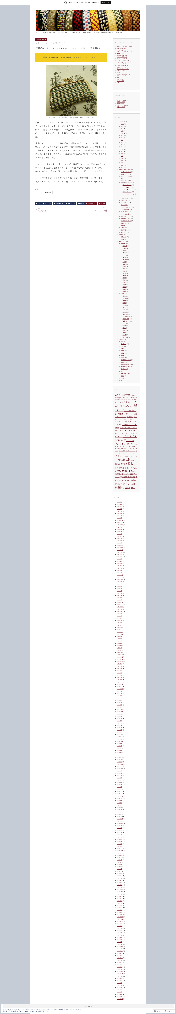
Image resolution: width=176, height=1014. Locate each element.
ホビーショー (130, 451)
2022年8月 (119, 611)
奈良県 (124, 271)
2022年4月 (119, 620)
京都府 (124, 287)
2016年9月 (119, 771)
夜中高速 (124, 464)
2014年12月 (120, 819)
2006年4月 (120, 962)
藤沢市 (124, 303)
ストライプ (127, 446)
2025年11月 (120, 522)
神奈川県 (125, 246)
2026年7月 (119, 504)
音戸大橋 (130, 484)
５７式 (122, 362)
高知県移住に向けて (126, 360)
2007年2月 (119, 939)
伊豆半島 (120, 460)
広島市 (124, 330)
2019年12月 (120, 684)
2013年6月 (119, 860)
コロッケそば (125, 427)
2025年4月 (119, 538)
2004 (122, 124)
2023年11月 (120, 577)
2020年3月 (119, 677)
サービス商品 (120, 81)
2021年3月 (119, 650)
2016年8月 (119, 773)
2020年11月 (120, 659)
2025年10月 (120, 525)
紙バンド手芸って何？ (122, 100)
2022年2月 (119, 625)
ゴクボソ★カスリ (127, 185)
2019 (122, 151)
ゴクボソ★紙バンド (126, 182)
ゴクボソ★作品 (130, 441)
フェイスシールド (130, 448)
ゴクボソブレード (121, 67)
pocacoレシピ (121, 72)
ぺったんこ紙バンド (122, 58)
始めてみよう (105, 2)
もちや (126, 414)
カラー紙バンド (124, 419)
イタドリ (123, 416)
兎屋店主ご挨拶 (121, 107)
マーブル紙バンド (125, 202)
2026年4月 (119, 511)
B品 (118, 82)
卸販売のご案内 (87, 32)
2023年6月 (119, 588)
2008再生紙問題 (122, 394)
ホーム (38, 32)
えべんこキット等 (121, 75)
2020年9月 (119, 664)
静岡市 (124, 305)
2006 (122, 128)
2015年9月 (119, 798)
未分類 (120, 380)
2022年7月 (119, 613)
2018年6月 (119, 723)
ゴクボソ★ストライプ (128, 189)
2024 (122, 162)
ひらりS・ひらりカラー (123, 69)
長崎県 (124, 250)
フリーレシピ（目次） (122, 105)
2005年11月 (120, 974)
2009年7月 (119, 873)
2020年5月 (119, 673)
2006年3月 (119, 964)
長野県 (124, 248)
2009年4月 (120, 880)
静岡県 (124, 252)
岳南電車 (126, 467)
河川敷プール (126, 474)
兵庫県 (124, 262)
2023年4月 (119, 593)
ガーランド (123, 422)
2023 (122, 160)
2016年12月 (120, 764)
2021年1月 (119, 655)
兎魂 (120, 378)
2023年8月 (119, 584)
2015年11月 (120, 793)
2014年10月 (120, 823)
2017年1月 (119, 762)
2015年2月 (119, 814)
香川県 (124, 255)
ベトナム (122, 450)
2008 (122, 133)
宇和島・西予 (126, 319)
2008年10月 (120, 894)
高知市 (124, 307)
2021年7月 (119, 641)
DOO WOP (126, 397)
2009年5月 (119, 878)
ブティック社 (124, 200)
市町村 (122, 293)
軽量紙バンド (120, 53)
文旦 (130, 471)
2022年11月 (120, 604)
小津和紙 (118, 468)
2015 (122, 142)
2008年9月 (120, 896)
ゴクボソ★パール (127, 192)
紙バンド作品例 (125, 214)
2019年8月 (119, 693)
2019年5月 (119, 700)
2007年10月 (120, 921)
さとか (119, 402)
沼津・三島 (125, 337)
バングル (117, 448)
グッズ (122, 346)
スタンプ (121, 446)
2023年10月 (120, 579)
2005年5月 (119, 987)
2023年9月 (119, 582)
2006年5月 (119, 960)
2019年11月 (120, 686)
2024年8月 (119, 556)
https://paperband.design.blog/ (122, 399)
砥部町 (124, 296)
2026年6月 (119, 506)
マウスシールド (131, 453)
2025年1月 (119, 545)
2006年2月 (119, 967)
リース (130, 456)
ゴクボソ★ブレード (59, 203)
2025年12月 (120, 520)
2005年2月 (119, 994)
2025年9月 (119, 527)
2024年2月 (119, 570)
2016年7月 (119, 775)
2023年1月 (119, 600)
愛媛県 (124, 282)
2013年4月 (119, 864)
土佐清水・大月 (126, 316)
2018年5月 (119, 725)
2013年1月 (119, 871)
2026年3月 (119, 513)
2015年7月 (119, 803)
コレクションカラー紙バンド (124, 52)
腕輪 (128, 480)
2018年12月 (120, 711)
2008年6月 (120, 903)
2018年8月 (119, 718)
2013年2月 (119, 869)
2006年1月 (119, 969)
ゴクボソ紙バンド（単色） (123, 60)
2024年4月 (119, 566)
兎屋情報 (123, 225)
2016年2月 (119, 787)
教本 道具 (120, 79)
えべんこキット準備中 (101, 209)
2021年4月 (119, 648)
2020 (39, 203)
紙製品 (122, 239)
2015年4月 (119, 809)
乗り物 (122, 376)
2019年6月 (119, 698)
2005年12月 (120, 971)
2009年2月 (119, 885)
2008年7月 (119, 901)
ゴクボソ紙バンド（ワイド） (124, 65)
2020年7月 (119, 668)
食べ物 (122, 357)
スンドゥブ (133, 446)
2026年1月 (119, 518)
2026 (122, 167)
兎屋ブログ (119, 32)
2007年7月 (119, 928)
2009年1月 (119, 887)
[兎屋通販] (139, 32)
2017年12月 (120, 737)
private (121, 339)
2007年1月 (119, 942)
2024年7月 (119, 559)
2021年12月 (120, 629)
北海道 (124, 264)
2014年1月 (119, 844)
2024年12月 (120, 547)
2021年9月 (119, 636)
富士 (124, 323)
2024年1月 (119, 572)
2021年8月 (119, 639)
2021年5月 (119, 645)
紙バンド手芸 (124, 205)
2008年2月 (119, 912)
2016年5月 (119, 780)
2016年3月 (119, 784)
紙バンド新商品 (125, 211)
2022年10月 (120, 607)
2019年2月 (119, 707)
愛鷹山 (125, 470)
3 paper (121, 234)
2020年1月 (119, 682)
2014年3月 (119, 839)
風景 (122, 355)
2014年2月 (119, 841)
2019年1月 (119, 709)
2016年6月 (119, 778)
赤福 (131, 480)
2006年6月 (120, 958)
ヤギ (117, 456)
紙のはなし (123, 237)
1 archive (121, 121)
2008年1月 (119, 914)
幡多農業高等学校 (125, 366)
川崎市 (124, 328)
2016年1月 (119, 789)
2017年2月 (119, 759)
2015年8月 (119, 800)
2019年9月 (119, 691)
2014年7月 (119, 830)
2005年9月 (119, 978)
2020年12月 (120, 657)
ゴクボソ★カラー (127, 187)
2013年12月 (120, 846)
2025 (122, 165)
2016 (122, 144)
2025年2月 (119, 543)
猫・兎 (122, 348)
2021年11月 (120, 632)
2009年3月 (119, 882)
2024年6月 (119, 561)
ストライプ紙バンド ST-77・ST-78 (46, 209)
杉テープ (135, 471)
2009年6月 (120, 875)
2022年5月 (119, 618)
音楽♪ (122, 353)
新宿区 (124, 332)
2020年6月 (119, 670)
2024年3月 (119, 568)
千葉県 (124, 266)
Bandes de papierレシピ (123, 74)
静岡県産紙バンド (71, 203)
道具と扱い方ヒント (126, 216)
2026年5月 (119, 509)
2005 (122, 126)
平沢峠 (119, 471)
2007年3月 (119, 937)
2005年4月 (119, 989)
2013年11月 (120, 848)
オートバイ (123, 344)
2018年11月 (120, 714)
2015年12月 (120, 791)
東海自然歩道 (119, 474)
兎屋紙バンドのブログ (53, 15)
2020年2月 (119, 680)
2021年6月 (119, 643)
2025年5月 (119, 536)
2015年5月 (119, 807)
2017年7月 (119, 748)
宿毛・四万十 (126, 321)
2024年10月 (120, 552)
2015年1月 (119, 816)
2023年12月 (120, 575)
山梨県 (124, 275)
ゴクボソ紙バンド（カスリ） (124, 62)
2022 (122, 158)
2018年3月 (119, 730)
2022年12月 (120, 602)
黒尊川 (133, 488)
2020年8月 (119, 666)
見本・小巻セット (121, 48)
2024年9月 (119, 554)
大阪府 (124, 268)
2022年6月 (119, 616)
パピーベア (123, 448)
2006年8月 (120, 953)
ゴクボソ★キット (125, 430)
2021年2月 (119, 652)
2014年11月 (120, 821)
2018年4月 (119, 727)
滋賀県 (124, 289)
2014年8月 (119, 828)
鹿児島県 (125, 259)
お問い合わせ (76, 32)
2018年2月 (119, 732)
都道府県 (123, 243)
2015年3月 (119, 812)
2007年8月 (119, 926)
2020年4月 (119, 675)
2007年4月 (119, 935)
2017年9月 (119, 743)
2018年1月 (119, 734)
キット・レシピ (48, 203)
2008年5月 (119, 905)
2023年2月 (119, 598)
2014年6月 (119, 832)
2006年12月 (120, 944)
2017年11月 (120, 739)
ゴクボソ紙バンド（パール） (124, 64)
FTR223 (134, 397)
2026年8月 (119, 502)
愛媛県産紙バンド (125, 230)
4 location (122, 241)
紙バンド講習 (126, 209)
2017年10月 (120, 741)
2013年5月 (119, 862)
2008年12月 (120, 889)
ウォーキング (124, 341)
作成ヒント (81, 203)
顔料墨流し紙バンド (122, 55)
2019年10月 (120, 689)
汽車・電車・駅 (125, 373)
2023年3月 (119, 595)
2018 (122, 149)
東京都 (124, 284)
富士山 (131, 463)
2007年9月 (119, 923)
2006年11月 (120, 946)
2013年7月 (119, 857)
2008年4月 (120, 907)
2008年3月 (119, 910)
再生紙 (126, 459)
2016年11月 (120, 766)
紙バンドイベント (127, 207)
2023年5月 (119, 591)
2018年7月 (119, 721)
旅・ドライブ (124, 369)
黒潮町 (124, 312)
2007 (122, 131)
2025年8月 (119, 529)
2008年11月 (120, 891)
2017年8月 (119, 746)
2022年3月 (119, 623)
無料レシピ (103, 203)
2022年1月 (119, 627)
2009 (122, 135)
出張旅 (122, 227)
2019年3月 (119, 705)
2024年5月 (119, 563)
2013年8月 (119, 855)
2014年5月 (119, 834)
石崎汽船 (125, 477)
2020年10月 (120, 661)
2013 (122, 137)
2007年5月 (119, 932)
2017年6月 (119, 750)
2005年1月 (119, 996)
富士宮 (124, 325)
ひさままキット (121, 70)
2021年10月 (120, 634)
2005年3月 (119, 992)
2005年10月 (120, 976)
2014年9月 (119, 825)
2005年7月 (119, 983)
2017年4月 (119, 755)
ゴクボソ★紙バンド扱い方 (129, 194)
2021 (122, 156)
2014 (122, 140)
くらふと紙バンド (121, 50)
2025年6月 (119, 534)
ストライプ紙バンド (122, 57)
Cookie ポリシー (44, 1011)
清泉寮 (132, 474)
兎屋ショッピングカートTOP (124, 46)
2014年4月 (119, 837)
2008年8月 (120, 898)
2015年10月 (120, 796)
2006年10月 (120, 948)
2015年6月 (119, 805)
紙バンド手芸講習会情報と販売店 (103, 32)
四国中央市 (125, 314)
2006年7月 (119, 955)
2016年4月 (119, 782)
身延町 (124, 309)
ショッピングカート (63, 32)
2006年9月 (120, 951)
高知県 (124, 257)
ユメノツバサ (124, 456)
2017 (122, 146)
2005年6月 (119, 985)
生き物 (122, 350)
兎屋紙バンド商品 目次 (49, 32)
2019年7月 (119, 696)
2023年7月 (119, 586)
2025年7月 (119, 531)
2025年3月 (119, 541)
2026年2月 (119, 515)
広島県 (124, 278)
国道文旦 (117, 464)
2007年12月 (120, 917)
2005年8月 (119, 980)
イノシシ (130, 416)
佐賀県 (124, 291)
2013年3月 (119, 866)
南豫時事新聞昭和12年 (126, 364)
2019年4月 (119, 702)
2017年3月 (119, 757)
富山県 (124, 273)
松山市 (124, 335)
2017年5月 (119, 752)
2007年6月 (119, 930)
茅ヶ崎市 (125, 298)
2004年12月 (120, 999)
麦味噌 (127, 487)
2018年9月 (119, 716)
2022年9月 (119, 609)
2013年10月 (120, 850)
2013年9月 (119, 853)
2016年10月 (120, 768)
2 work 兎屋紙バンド (124, 169)
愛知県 (124, 280)
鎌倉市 (124, 300)
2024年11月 (120, 550)
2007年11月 (120, 919)
